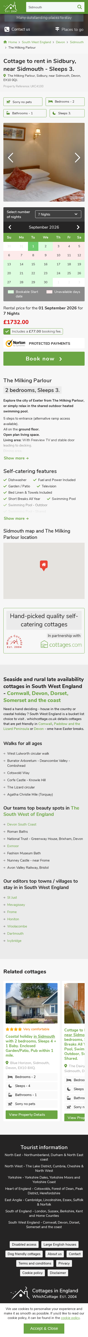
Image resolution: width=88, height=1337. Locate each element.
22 (33, 273)
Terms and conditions (35, 1263)
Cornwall (45, 724)
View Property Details (27, 1114)
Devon (39, 729)
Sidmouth (35, 7)
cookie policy (70, 1318)
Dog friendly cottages (24, 1254)
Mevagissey (16, 905)
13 (9, 264)
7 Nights (44, 214)
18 (69, 264)
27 (9, 282)
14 (21, 264)
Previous (12, 162)
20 (9, 273)
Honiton (13, 919)
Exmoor (13, 846)
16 (45, 264)
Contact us (21, 29)
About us (55, 1254)
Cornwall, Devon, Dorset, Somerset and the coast (35, 697)
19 (79, 264)
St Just (12, 897)
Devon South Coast (21, 824)
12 (79, 255)
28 (21, 282)
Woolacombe (17, 926)
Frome (12, 912)
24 (58, 273)
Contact (75, 1254)
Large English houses (60, 1244)
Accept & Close (44, 1328)
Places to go (72, 29)
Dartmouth (15, 933)
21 (21, 273)
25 (69, 273)
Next (76, 162)
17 (58, 264)
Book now (41, 358)
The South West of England (41, 811)
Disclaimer (58, 1273)
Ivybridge (14, 941)
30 (45, 282)
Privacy (64, 1263)
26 (79, 273)
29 (33, 282)
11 (69, 255)
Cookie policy (32, 1273)
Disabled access (24, 1244)
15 (33, 264)
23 (45, 273)
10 (58, 255)
